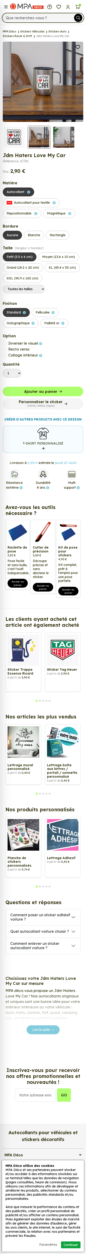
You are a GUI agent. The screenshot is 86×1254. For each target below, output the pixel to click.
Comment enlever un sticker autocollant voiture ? (34, 945)
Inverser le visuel (23, 343)
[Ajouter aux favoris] (77, 46)
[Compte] (68, 6)
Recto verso (18, 349)
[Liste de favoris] (58, 6)
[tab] (36, 701)
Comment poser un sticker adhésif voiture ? (40, 917)
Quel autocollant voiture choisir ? (39, 931)
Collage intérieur (23, 355)
